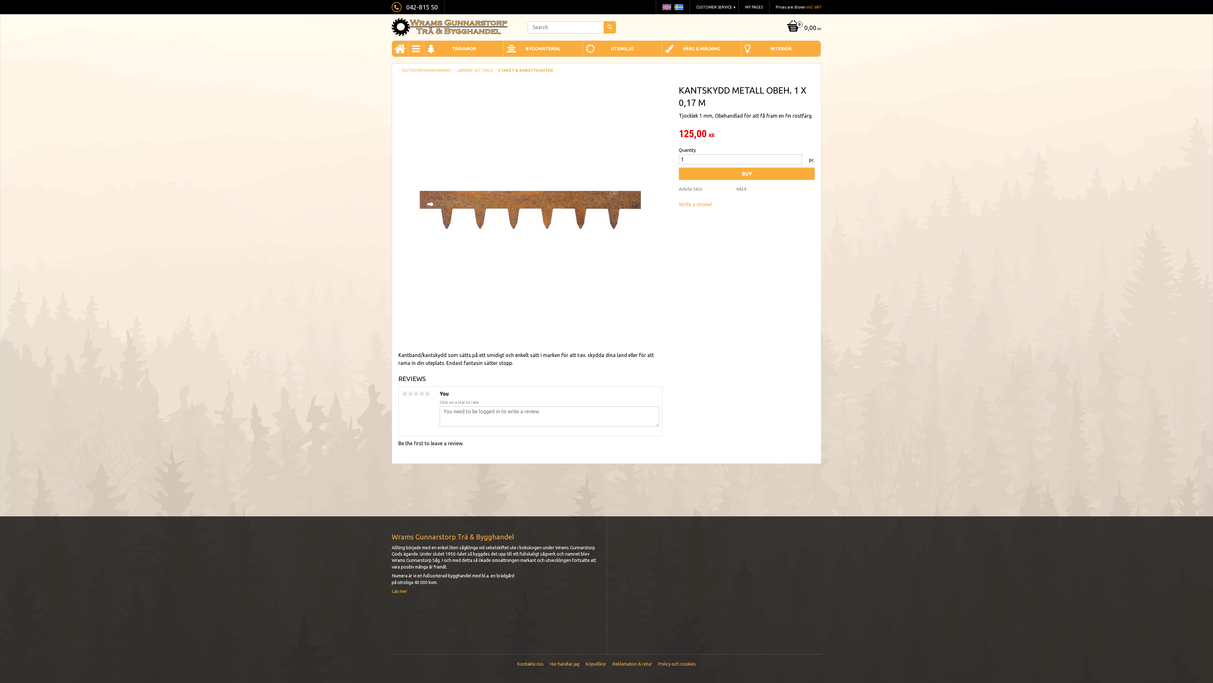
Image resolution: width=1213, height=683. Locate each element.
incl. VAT (813, 7)
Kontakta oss (530, 664)
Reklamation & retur (632, 664)
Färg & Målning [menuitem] (701, 48)
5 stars (427, 394)
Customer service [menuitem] (714, 7)
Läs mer (399, 591)
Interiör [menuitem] (781, 48)
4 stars (422, 394)
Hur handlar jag (564, 664)
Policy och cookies (677, 664)
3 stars (416, 394)
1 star (404, 394)
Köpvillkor (595, 664)
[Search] (610, 27)
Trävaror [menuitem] (464, 48)
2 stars (410, 394)
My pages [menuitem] (754, 7)
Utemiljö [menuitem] (622, 48)
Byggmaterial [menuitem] (543, 48)
